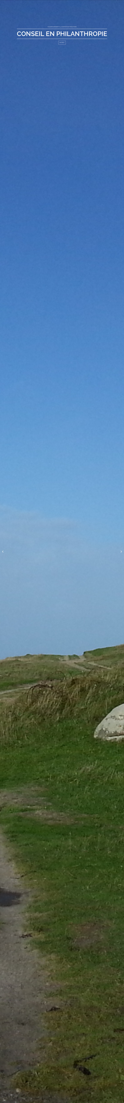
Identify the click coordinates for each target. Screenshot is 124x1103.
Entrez (62, 42)
